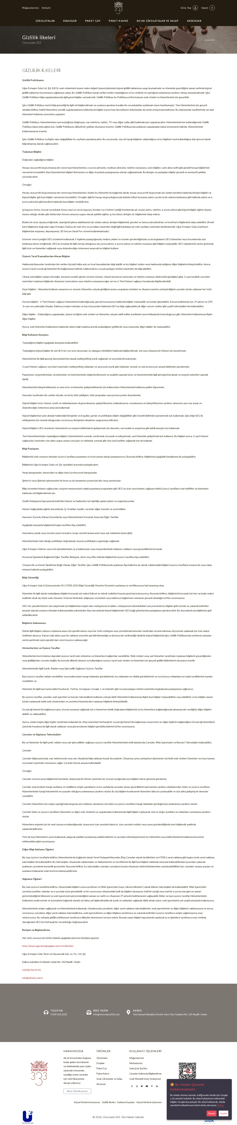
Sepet (207, 7)
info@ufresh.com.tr (32, 977)
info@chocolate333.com (106, 1014)
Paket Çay (93, 20)
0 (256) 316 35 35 (31, 969)
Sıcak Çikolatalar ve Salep (158, 20)
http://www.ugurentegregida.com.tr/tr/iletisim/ (48, 945)
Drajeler (70, 20)
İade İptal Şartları (138, 1068)
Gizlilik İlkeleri (109, 1102)
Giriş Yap (186, 7)
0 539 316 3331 (58, 1014)
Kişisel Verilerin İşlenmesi (149, 1102)
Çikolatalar (45, 20)
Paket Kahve (118, 20)
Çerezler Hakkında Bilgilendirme (145, 1073)
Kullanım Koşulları (126, 1102)
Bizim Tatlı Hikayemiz (77, 1091)
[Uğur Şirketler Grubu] (27, 1117)
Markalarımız (136, 1063)
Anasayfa (210, 40)
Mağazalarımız (30, 7)
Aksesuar (194, 20)
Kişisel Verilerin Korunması (87, 1102)
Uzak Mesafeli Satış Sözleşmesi (145, 1078)
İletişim (46, 7)
